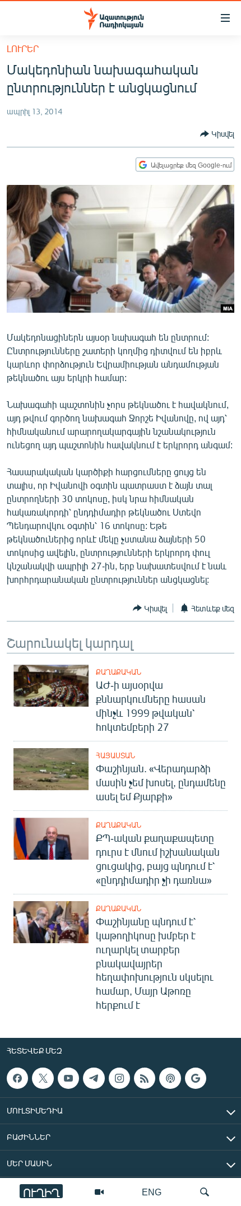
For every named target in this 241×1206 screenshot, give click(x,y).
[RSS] (144, 1078)
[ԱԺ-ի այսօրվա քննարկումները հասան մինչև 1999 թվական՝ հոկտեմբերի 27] (51, 686)
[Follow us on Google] (195, 1078)
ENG (151, 1191)
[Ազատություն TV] (99, 1192)
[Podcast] (169, 1078)
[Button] (217, 134)
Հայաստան (115, 755)
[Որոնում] (204, 1192)
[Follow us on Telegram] (93, 1078)
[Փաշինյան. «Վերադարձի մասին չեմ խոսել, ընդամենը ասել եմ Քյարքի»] (51, 769)
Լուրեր (23, 48)
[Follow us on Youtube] (68, 1078)
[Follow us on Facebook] (17, 1078)
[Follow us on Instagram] (119, 1078)
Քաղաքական (118, 671)
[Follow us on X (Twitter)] (42, 1078)
